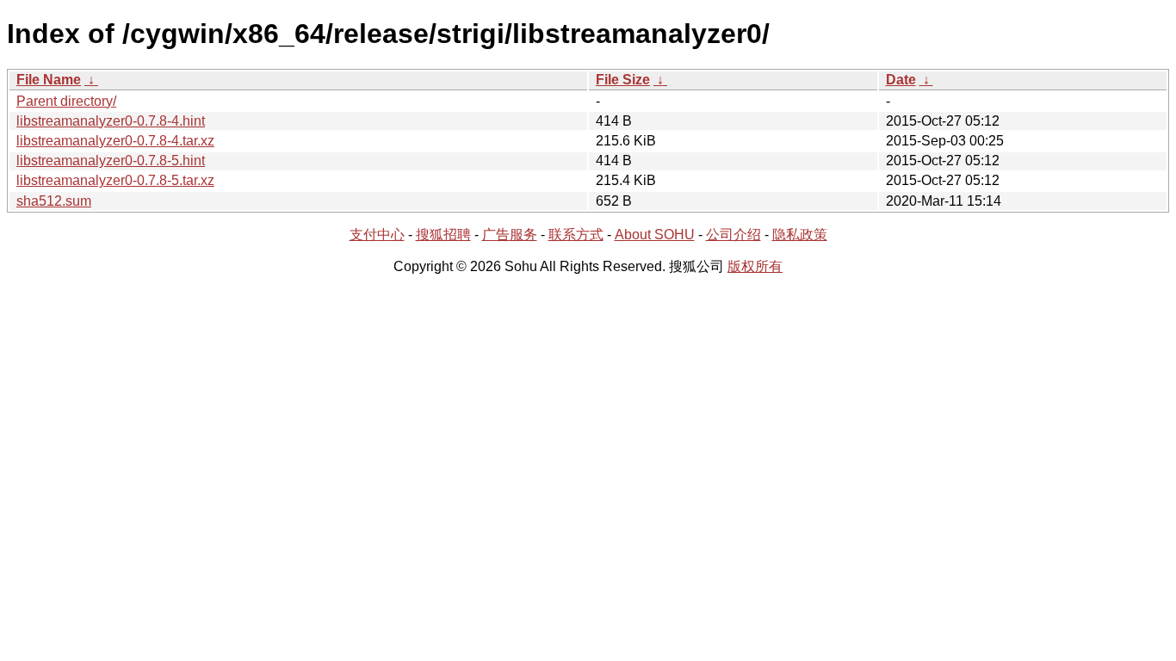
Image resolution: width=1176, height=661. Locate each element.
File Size (623, 79)
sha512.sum (53, 201)
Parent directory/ (66, 101)
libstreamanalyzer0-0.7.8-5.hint (110, 160)
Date (901, 79)
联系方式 (575, 234)
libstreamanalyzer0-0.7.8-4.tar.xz (115, 140)
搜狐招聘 (443, 234)
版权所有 (755, 266)
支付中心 (377, 234)
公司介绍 (733, 234)
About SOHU (655, 234)
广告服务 (509, 234)
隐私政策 (799, 234)
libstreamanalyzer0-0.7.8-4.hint (110, 121)
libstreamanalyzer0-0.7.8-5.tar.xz (115, 180)
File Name (48, 79)
